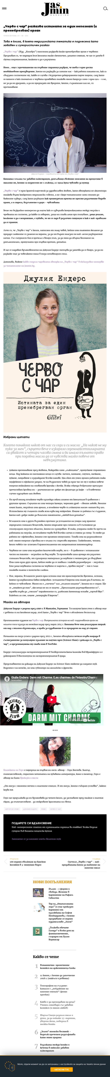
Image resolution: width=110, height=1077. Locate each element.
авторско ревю (12, 809)
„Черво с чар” (10, 52)
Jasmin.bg (55, 9)
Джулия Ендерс (30, 809)
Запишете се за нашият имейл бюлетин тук (36, 839)
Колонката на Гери (13, 770)
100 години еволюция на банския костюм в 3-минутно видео (28, 862)
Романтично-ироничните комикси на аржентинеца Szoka (57, 966)
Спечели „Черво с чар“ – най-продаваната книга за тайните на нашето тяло (81, 863)
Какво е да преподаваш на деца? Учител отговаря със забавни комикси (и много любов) (57, 1005)
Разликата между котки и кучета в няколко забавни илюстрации (54, 1048)
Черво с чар (37, 620)
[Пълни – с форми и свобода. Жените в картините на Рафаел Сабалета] (38, 893)
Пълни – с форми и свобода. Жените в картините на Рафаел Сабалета (61, 893)
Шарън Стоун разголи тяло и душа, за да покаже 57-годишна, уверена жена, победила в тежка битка (58, 1019)
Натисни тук (61, 1069)
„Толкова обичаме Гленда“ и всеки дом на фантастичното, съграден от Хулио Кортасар (61, 934)
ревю (43, 809)
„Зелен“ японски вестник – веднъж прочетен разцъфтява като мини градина (57, 1035)
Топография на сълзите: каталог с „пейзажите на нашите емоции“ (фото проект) (54, 990)
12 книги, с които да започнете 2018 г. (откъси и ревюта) (57, 977)
